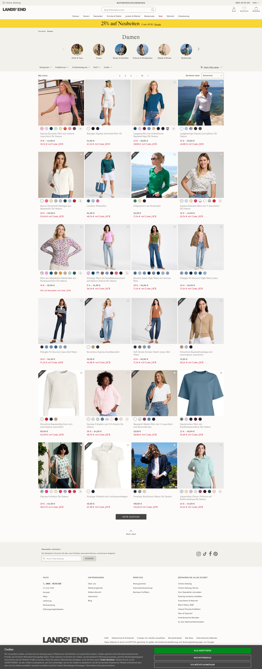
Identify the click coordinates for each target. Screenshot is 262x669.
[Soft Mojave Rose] (116, 273)
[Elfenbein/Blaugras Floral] (42, 491)
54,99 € (91, 140)
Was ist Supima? (185, 613)
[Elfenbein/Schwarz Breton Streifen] (209, 201)
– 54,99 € (187, 503)
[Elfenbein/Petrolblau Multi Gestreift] (97, 273)
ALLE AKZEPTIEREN (202, 650)
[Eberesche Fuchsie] (195, 201)
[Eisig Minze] (195, 491)
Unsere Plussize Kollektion (189, 609)
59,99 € (91, 359)
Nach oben (131, 534)
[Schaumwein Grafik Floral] (153, 128)
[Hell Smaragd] (74, 273)
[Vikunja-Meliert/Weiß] (181, 347)
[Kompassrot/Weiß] (46, 419)
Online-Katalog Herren (188, 588)
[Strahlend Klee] (135, 201)
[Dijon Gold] (60, 273)
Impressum (93, 596)
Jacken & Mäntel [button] (133, 16)
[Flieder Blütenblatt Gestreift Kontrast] (51, 491)
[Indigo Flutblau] (135, 273)
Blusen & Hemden (121, 58)
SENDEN (89, 558)
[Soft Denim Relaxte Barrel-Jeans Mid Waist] (154, 321)
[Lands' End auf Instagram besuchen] (198, 554)
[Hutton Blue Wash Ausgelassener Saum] (153, 273)
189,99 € (137, 503)
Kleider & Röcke (164, 58)
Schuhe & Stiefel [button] (114, 16)
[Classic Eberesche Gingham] (69, 128)
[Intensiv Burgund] (204, 491)
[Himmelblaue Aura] (93, 201)
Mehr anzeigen (131, 516)
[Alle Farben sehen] (80, 128)
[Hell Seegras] (69, 273)
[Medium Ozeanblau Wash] (144, 347)
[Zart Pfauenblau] (181, 419)
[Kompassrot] (74, 201)
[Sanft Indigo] (163, 273)
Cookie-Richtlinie (107, 660)
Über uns (92, 583)
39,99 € (137, 431)
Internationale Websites (206, 638)
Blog (90, 600)
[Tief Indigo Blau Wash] (135, 347)
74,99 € (184, 359)
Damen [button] (75, 16)
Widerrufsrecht (94, 592)
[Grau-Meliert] (55, 201)
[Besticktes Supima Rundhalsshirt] (108, 321)
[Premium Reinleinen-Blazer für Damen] (154, 465)
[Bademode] (186, 50)
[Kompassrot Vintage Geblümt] (74, 491)
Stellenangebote (95, 588)
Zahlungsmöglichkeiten (53, 609)
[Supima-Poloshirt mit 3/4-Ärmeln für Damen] (108, 393)
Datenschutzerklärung (168, 642)
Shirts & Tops (77, 58)
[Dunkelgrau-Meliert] (74, 128)
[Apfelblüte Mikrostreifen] (46, 128)
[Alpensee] (186, 201)
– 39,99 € (140, 140)
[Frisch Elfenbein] (42, 419)
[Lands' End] (14, 9)
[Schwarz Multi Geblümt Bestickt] (97, 347)
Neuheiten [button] (98, 16)
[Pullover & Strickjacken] (142, 50)
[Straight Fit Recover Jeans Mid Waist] (61, 321)
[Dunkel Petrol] (88, 201)
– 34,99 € (94, 285)
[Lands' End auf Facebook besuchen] (209, 554)
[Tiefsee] (163, 128)
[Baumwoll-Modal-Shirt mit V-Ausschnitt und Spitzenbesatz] (154, 393)
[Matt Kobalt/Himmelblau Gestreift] (149, 128)
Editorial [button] (170, 16)
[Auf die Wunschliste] (81, 82)
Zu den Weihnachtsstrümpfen (191, 621)
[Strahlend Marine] (97, 128)
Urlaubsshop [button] (183, 16)
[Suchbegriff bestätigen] (152, 10)
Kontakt (46, 592)
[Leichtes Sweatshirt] (108, 175)
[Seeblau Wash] (167, 273)
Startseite (42, 31)
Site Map (189, 638)
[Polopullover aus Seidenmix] (154, 175)
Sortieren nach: (193, 75)
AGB (106, 638)
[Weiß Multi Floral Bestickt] (88, 347)
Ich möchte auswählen (202, 664)
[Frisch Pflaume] (144, 128)
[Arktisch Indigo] (139, 273)
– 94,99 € (140, 285)
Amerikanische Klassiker (188, 617)
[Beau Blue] (144, 273)
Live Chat (50, 588)
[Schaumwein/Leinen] (144, 491)
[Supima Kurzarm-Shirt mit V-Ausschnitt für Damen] (201, 175)
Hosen (99, 58)
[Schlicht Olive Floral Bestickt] (93, 347)
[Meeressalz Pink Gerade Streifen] (88, 419)
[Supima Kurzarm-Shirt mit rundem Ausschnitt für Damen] (61, 103)
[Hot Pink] (60, 491)
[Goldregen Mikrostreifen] (55, 491)
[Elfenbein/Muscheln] (204, 201)
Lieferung (47, 600)
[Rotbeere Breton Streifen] (107, 419)
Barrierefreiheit (175, 638)
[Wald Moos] (200, 128)
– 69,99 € (47, 213)
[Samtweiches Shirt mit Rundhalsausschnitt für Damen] (201, 393)
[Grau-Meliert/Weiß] (186, 347)
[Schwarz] (93, 128)
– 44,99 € (47, 140)
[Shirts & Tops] (77, 50)
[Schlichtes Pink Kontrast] (111, 419)
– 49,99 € (187, 431)
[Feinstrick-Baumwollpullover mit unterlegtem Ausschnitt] (61, 393)
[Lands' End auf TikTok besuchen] (204, 554)
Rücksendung (49, 605)
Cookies (140, 638)
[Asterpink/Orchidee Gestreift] (139, 128)
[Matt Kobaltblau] (102, 419)
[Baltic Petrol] (51, 128)
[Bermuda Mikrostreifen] (93, 419)
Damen (50, 31)
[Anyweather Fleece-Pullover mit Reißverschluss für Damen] (201, 465)
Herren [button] (86, 16)
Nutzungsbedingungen (193, 642)
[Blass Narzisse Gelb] (60, 128)
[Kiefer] (65, 201)
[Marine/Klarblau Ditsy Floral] (191, 128)
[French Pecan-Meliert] (65, 273)
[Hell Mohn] (214, 201)
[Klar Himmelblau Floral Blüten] (65, 491)
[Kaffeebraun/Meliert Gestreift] (102, 273)
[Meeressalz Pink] (214, 491)
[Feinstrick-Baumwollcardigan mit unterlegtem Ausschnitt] (201, 321)
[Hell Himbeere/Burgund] (200, 491)
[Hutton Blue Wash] (195, 273)
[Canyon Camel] (55, 273)
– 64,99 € (94, 431)
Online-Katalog (13, 2)
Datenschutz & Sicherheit (123, 638)
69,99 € (44, 431)
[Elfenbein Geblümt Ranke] (181, 201)
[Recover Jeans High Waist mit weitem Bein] (154, 247)
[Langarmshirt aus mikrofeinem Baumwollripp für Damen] (154, 103)
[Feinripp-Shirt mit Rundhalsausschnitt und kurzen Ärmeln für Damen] (108, 247)
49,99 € (91, 503)
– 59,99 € (187, 140)
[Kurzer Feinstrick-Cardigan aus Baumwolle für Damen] (61, 175)
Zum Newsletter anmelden (189, 592)
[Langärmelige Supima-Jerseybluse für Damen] (201, 103)
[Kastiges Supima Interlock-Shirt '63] (108, 103)
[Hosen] (99, 50)
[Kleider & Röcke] (164, 50)
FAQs (45, 596)
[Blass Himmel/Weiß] (97, 419)
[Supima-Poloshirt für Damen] (61, 465)
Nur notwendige (202, 657)
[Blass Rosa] (186, 419)
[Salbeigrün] (139, 491)
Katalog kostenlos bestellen (190, 596)
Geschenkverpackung (143, 588)
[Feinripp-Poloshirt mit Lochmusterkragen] (108, 465)
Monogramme (139, 583)
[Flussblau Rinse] (149, 273)
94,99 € (137, 213)
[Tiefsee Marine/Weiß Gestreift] (167, 128)
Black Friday (186, 604)
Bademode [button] (149, 16)
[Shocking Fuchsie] (97, 201)
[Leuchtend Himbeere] (144, 419)
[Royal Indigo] (158, 273)
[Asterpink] (42, 128)
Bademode (186, 58)
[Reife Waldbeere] (195, 419)
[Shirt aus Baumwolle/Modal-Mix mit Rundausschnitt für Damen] (61, 247)
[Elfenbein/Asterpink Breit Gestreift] (200, 201)
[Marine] (191, 419)
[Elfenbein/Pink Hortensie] (42, 273)
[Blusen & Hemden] (121, 50)
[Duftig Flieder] (191, 491)
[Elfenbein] (42, 201)
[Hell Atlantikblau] (60, 201)
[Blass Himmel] (55, 128)
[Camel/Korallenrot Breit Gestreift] (65, 128)
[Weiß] (88, 128)
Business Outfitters (141, 592)
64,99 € (91, 213)
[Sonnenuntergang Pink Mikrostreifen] (121, 419)
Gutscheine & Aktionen (188, 600)
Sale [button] (161, 16)
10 (142, 76)
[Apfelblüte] (46, 201)
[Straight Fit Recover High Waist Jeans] (201, 247)
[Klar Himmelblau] (186, 128)
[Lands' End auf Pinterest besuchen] (215, 554)
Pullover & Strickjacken (142, 58)
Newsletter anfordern (51, 549)
